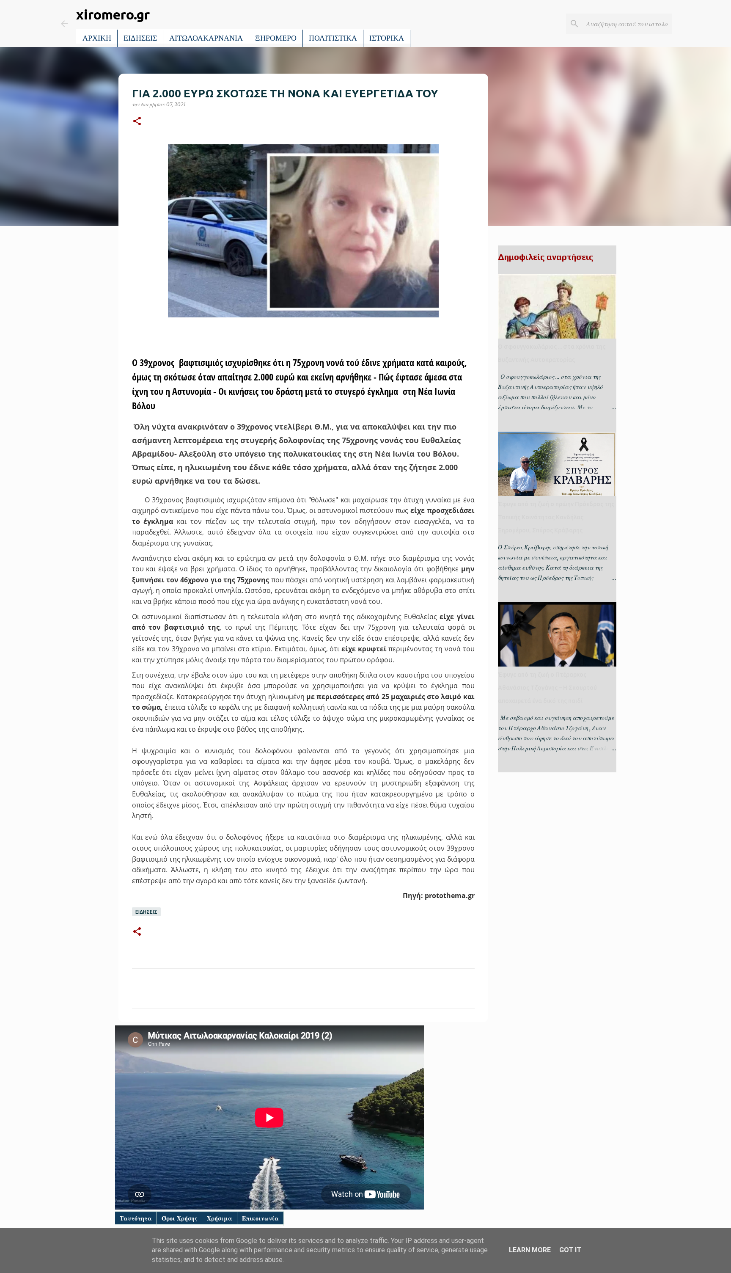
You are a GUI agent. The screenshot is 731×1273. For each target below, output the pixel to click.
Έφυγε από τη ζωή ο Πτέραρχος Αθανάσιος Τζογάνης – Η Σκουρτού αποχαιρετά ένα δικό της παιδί (547, 687)
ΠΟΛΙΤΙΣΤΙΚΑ (333, 38)
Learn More (530, 1250)
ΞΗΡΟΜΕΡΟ (276, 38)
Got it (570, 1250)
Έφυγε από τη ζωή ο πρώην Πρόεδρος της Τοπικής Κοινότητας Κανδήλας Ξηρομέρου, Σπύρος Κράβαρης (556, 517)
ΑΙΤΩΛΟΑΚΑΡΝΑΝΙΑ (206, 38)
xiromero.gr (113, 14)
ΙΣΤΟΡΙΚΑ (386, 38)
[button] (137, 121)
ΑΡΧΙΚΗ (96, 38)
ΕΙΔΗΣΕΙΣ (140, 38)
